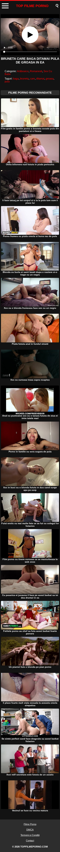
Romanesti (36, 71)
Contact (30, 840)
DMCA (30, 829)
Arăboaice (23, 71)
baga (16, 78)
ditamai (40, 78)
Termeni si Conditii (30, 835)
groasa (50, 78)
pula (7, 81)
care (32, 78)
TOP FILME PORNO (32, 6)
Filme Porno (30, 824)
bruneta (24, 78)
